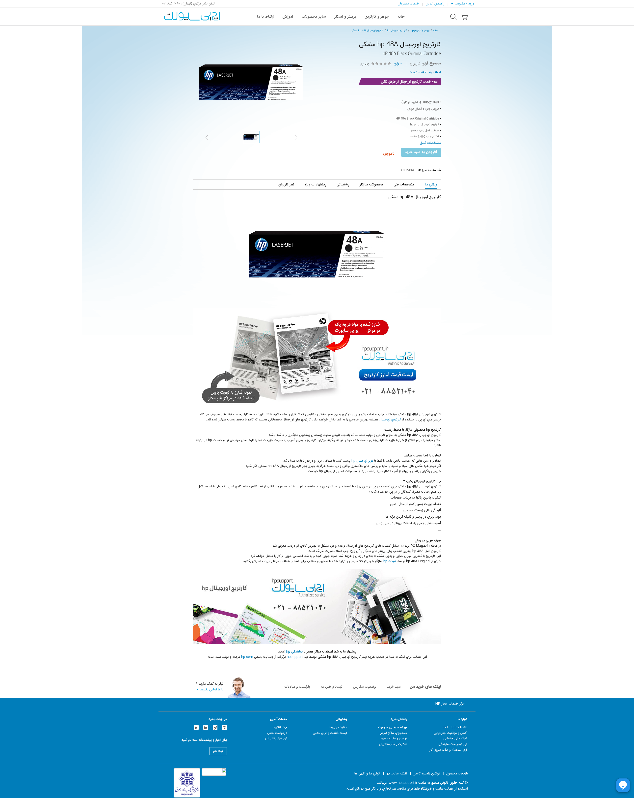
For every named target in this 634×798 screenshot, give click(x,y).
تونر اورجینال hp (362, 461)
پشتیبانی (343, 184)
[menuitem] (401, 16)
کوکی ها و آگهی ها (367, 774)
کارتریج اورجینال (390, 419)
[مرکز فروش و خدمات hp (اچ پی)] (191, 14)
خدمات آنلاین (278, 719)
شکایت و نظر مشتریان (393, 744)
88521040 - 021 (455, 727)
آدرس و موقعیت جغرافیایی (450, 733)
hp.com (247, 657)
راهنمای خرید (399, 719)
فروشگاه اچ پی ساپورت (392, 727)
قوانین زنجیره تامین (426, 774)
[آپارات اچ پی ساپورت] (196, 727)
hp (288, 651)
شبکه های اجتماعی (455, 738)
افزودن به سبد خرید (421, 152)
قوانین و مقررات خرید (393, 738)
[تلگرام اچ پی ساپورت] (215, 727)
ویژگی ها (431, 184)
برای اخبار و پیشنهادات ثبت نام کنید (204, 741)
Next (296, 137)
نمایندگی (297, 651)
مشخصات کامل (430, 143)
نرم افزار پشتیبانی (276, 738)
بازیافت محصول (457, 774)
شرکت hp (389, 561)
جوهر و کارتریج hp (420, 31)
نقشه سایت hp (396, 774)
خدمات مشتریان (408, 3)
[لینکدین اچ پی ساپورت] (205, 727)
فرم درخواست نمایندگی (452, 744)
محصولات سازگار (371, 184)
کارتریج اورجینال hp (397, 31)
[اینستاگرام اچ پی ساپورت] (224, 727)
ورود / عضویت (464, 3)
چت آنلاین (280, 727)
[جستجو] (454, 18)
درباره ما (462, 719)
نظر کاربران (286, 184)
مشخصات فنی (404, 184)
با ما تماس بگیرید (211, 689)
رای (398, 64)
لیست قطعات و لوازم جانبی (330, 733)
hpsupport (295, 657)
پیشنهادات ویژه (315, 184)
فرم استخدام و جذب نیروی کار (448, 750)
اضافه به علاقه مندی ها (425, 72)
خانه (435, 31)
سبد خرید (394, 687)
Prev (207, 137)
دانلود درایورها (338, 727)
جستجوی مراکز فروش (393, 733)
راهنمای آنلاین (435, 3)
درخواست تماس (277, 733)
